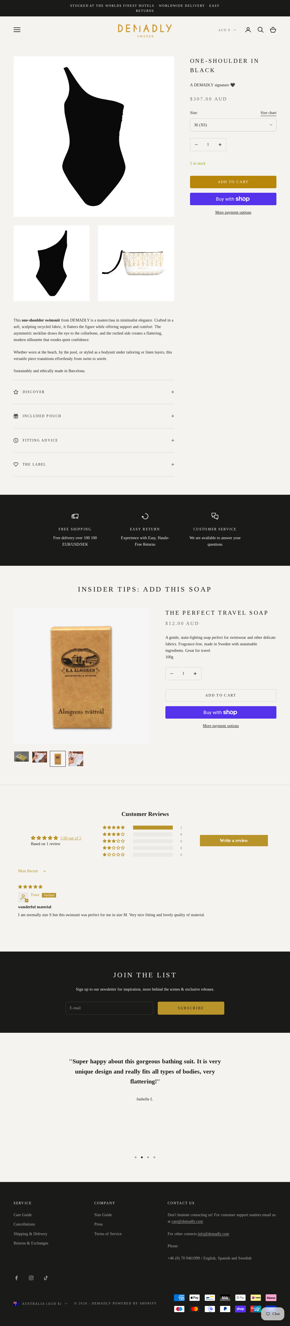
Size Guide (103, 1215)
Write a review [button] (234, 840)
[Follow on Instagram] (31, 1278)
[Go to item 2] (40, 757)
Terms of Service (108, 1234)
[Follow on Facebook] (16, 1278)
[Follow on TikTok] (46, 1278)
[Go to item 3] (58, 759)
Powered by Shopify (135, 1303)
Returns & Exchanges (31, 1243)
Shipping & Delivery (30, 1234)
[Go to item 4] (76, 759)
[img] (30, 887)
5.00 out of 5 (70, 838)
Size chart (268, 113)
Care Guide (23, 1215)
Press (98, 1224)
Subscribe (191, 1008)
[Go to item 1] (21, 756)
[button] (114, 828)
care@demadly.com (187, 1221)
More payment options (233, 212)
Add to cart (233, 182)
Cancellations (24, 1224)
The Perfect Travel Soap (217, 613)
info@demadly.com (213, 1234)
